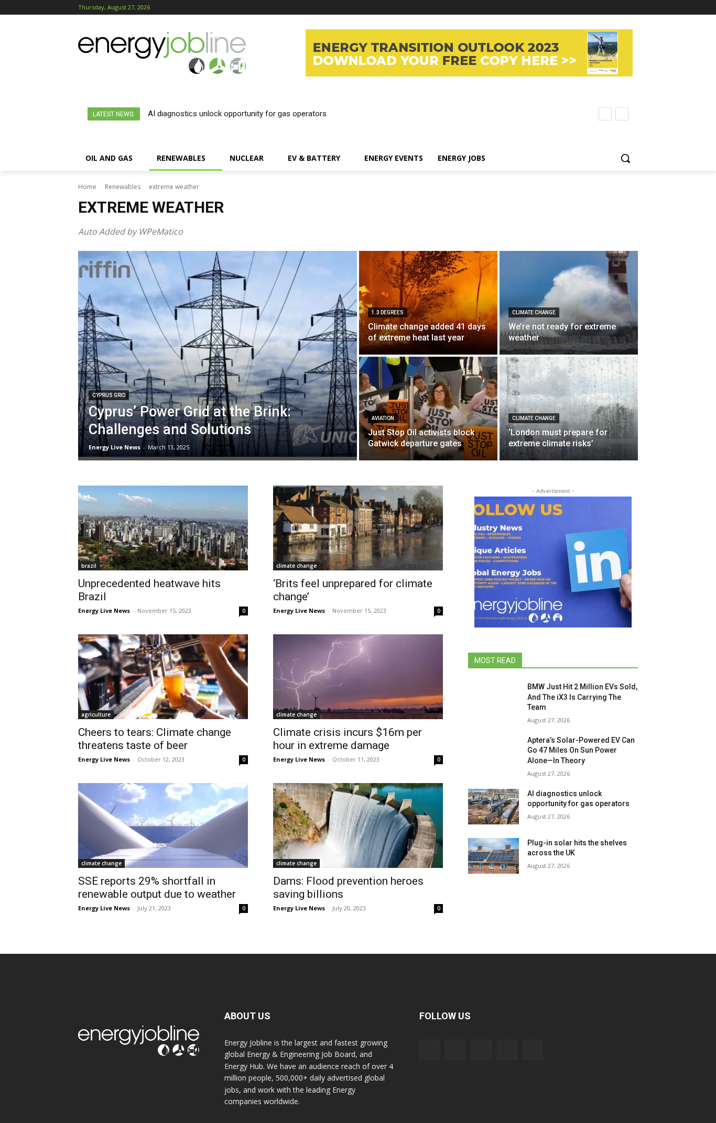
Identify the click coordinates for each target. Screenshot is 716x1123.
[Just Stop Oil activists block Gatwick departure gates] (428, 408)
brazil (88, 565)
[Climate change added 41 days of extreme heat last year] (428, 303)
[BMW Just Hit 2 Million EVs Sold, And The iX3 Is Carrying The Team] (493, 700)
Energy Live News (104, 610)
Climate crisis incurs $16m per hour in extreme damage (347, 739)
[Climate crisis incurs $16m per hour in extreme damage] (358, 676)
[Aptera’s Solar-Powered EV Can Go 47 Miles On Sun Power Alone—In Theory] (493, 753)
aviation (383, 418)
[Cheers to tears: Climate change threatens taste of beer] (163, 676)
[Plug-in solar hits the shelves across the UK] (493, 856)
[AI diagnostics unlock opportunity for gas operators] (493, 806)
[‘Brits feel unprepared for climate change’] (358, 528)
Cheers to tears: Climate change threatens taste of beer (154, 739)
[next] (621, 113)
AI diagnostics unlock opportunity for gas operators (237, 113)
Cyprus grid (108, 395)
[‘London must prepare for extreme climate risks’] (569, 408)
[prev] (605, 113)
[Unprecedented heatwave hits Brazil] (163, 528)
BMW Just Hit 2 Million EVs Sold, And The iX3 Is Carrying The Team (582, 696)
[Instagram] (588, 8)
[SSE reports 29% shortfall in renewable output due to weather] (163, 825)
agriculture (96, 714)
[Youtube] (632, 8)
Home (87, 186)
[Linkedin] (603, 8)
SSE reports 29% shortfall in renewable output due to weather (157, 887)
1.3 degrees (388, 312)
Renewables (122, 186)
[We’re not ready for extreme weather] (569, 303)
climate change (534, 312)
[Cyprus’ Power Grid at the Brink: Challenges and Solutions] (217, 355)
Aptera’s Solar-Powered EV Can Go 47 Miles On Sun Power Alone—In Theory (581, 750)
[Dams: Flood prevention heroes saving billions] (358, 825)
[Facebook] (574, 8)
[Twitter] (617, 8)
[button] (625, 158)
